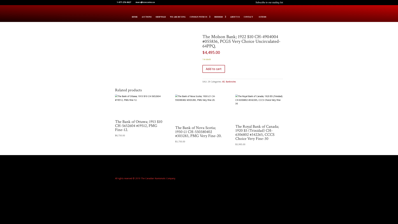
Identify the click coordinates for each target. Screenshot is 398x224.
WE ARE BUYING (178, 17)
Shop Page (161, 17)
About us (235, 17)
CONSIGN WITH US (198, 17)
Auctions (147, 17)
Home (135, 17)
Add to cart (214, 69)
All (223, 81)
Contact (248, 17)
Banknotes (231, 81)
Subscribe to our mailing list (269, 2)
